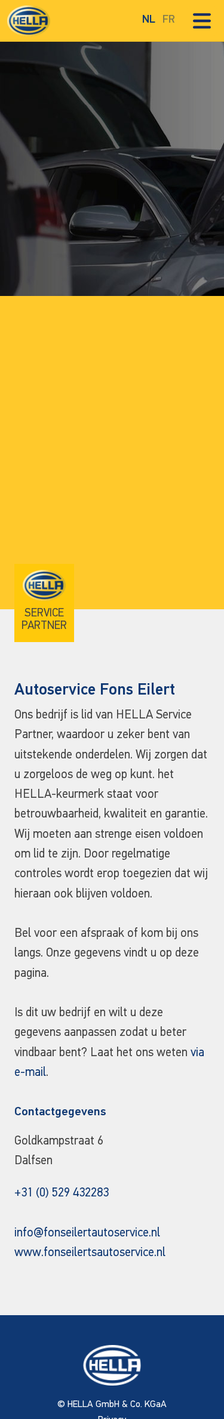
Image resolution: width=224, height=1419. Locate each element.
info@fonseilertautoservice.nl (87, 1233)
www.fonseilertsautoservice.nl (89, 1253)
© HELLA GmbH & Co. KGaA (112, 1404)
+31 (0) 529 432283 (61, 1193)
